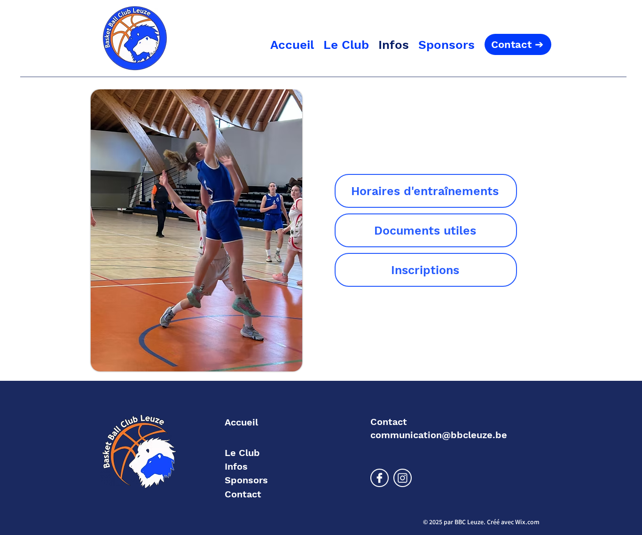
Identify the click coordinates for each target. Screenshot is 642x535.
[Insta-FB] (379, 478)
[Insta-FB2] (402, 478)
